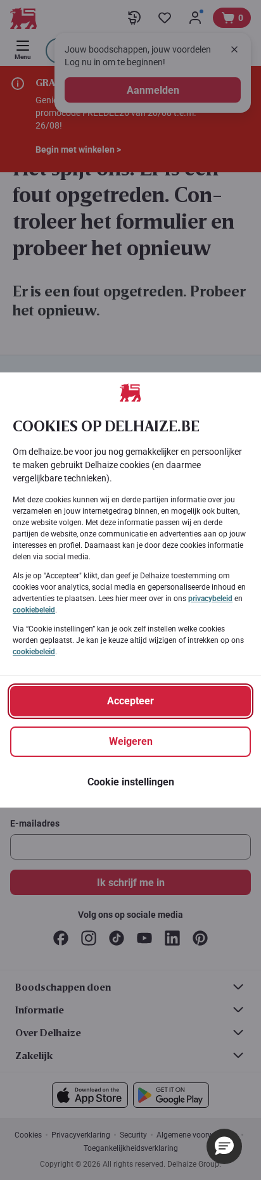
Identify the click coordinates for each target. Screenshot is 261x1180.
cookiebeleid (34, 610)
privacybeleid (210, 598)
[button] (224, 1146)
